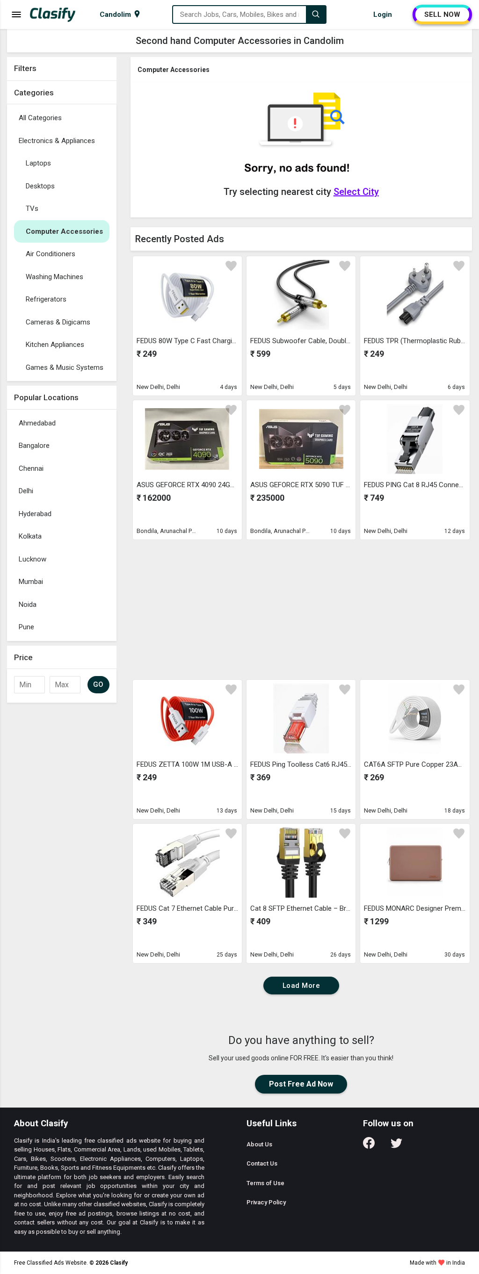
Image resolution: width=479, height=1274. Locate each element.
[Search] (316, 14)
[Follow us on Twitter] (396, 1146)
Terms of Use (265, 1183)
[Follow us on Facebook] (369, 1146)
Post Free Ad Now (301, 1084)
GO (98, 684)
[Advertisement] (61, 847)
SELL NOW (442, 14)
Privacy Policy (266, 1202)
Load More (301, 985)
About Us (259, 1144)
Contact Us (262, 1163)
